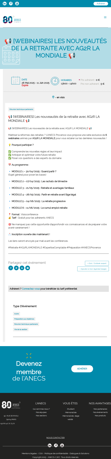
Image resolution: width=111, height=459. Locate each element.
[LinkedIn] (22, 267)
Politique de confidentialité (56, 453)
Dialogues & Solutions (79, 453)
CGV (40, 453)
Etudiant (70, 409)
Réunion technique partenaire (21, 109)
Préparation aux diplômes (24, 319)
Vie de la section (20, 329)
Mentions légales (29, 453)
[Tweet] (16, 267)
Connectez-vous (31, 288)
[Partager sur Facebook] (10, 267)
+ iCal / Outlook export (97, 263)
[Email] (27, 267)
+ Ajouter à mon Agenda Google (93, 269)
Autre (16, 314)
